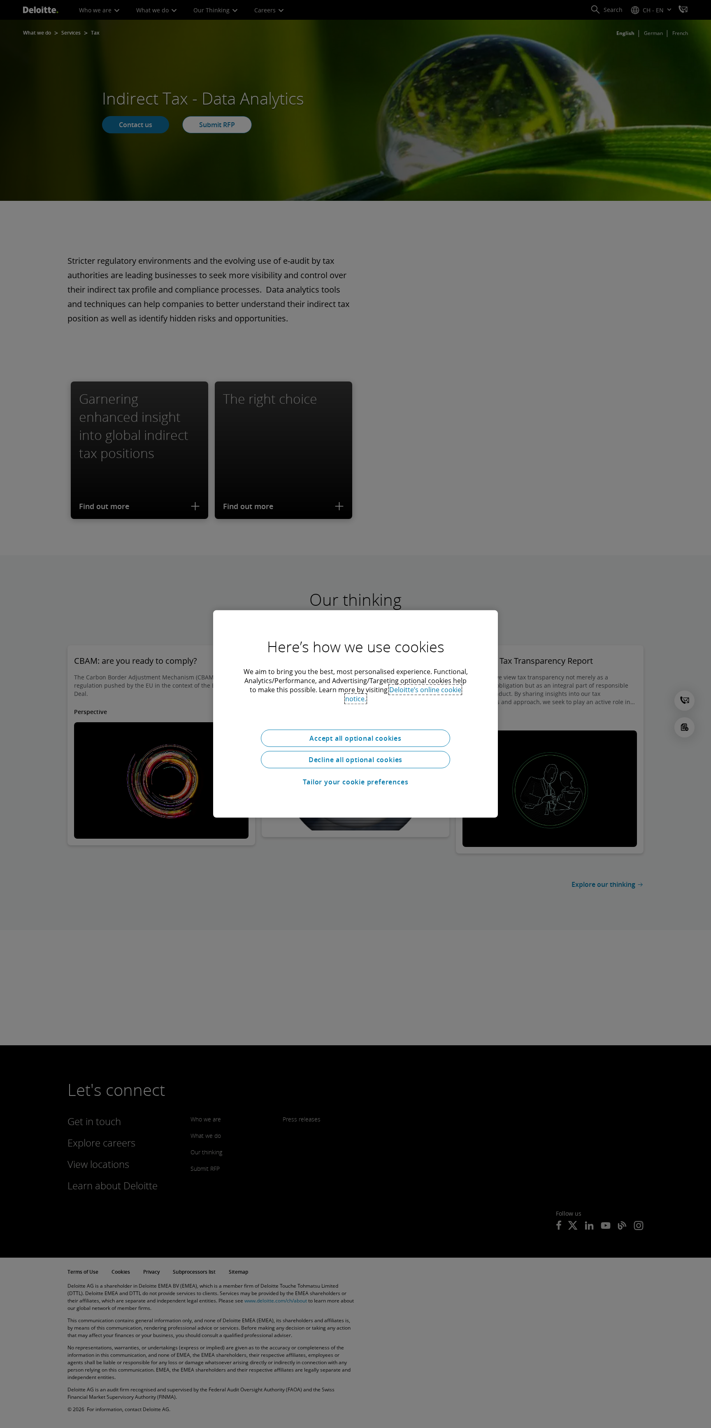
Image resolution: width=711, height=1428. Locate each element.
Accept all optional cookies (355, 738)
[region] (355, 714)
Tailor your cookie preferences (356, 781)
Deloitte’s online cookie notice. (403, 694)
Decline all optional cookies (355, 759)
